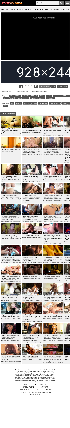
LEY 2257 (48, 390)
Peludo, (14, 199)
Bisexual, (53, 135)
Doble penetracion (55, 103)
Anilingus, (48, 135)
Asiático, (45, 221)
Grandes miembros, (38, 221)
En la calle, (38, 237)
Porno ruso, (32, 300)
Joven (65, 103)
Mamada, (66, 200)
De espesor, (40, 321)
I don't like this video (36, 86)
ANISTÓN (26, 96)
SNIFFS (49, 96)
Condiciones (23, 390)
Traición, (24, 262)
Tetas (5, 106)
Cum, (23, 132)
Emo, (34, 237)
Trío (21, 199)
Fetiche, (18, 133)
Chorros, (9, 262)
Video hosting (40, 384)
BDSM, (3, 221)
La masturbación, (58, 200)
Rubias (21, 262)
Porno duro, (34, 132)
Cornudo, (9, 281)
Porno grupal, (13, 300)
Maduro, (24, 154)
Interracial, (29, 262)
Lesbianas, (4, 199)
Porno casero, (49, 200)
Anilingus (18, 103)
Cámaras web (43, 103)
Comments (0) (62, 86)
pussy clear (57, 96)
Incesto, (3, 133)
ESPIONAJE (50, 98)
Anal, (44, 135)
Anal (12, 103)
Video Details (44, 86)
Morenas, (9, 199)
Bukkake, (59, 135)
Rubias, (24, 280)
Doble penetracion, (10, 133)
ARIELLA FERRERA (22, 98)
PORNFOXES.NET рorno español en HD (38, 392)
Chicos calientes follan (37, 98)
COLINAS (34, 96)
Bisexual (26, 103)
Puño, (18, 199)
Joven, (44, 179)
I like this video (21, 86)
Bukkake (34, 103)
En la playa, (15, 281)
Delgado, (66, 179)
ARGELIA (17, 96)
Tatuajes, (40, 202)
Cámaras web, (51, 221)
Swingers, (66, 162)
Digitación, (28, 132)
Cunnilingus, (46, 154)
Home (26, 384)
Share (53, 86)
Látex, (13, 262)
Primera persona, (41, 132)
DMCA (37, 390)
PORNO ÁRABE (8, 98)
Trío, (10, 361)
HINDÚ (42, 96)
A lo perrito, (29, 154)
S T (11, 96)
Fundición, (20, 361)
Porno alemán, (13, 318)
